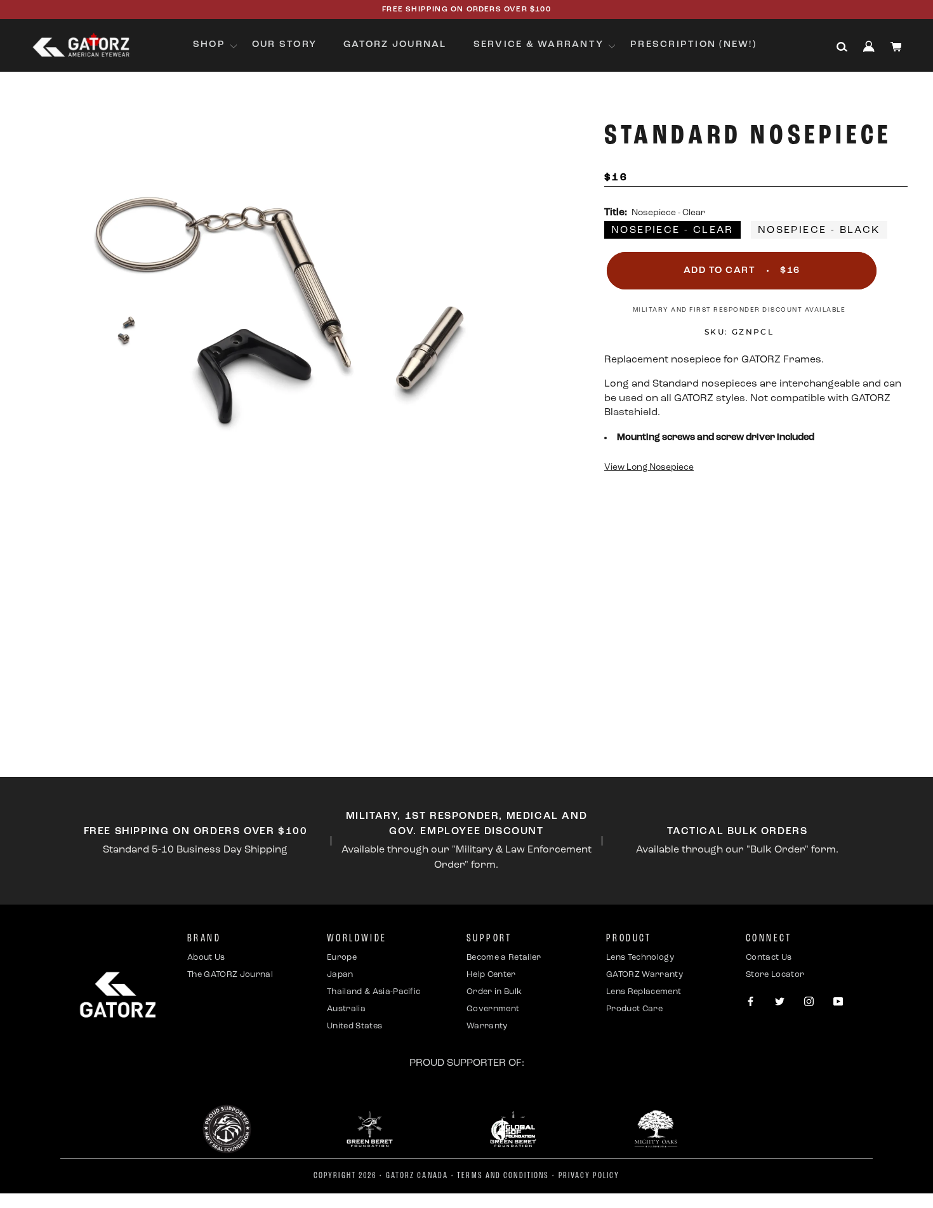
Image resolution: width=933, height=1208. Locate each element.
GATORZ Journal (395, 45)
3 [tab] (469, 732)
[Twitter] (779, 1003)
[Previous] (34, 605)
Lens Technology (640, 957)
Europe (342, 957)
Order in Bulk (494, 992)
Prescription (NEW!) (693, 45)
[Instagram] (809, 1003)
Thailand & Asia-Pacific (373, 992)
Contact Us (768, 957)
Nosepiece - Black (819, 230)
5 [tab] (507, 732)
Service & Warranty (538, 45)
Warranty (487, 1026)
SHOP (209, 45)
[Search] (842, 47)
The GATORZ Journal (230, 975)
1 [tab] (432, 733)
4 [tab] (488, 732)
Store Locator (775, 975)
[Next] (525, 605)
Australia (346, 1009)
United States (354, 1026)
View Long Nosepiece (649, 467)
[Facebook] (750, 1003)
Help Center (491, 975)
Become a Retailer (503, 957)
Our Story (284, 45)
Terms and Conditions (503, 1176)
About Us (206, 957)
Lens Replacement (643, 992)
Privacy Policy (589, 1176)
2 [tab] (450, 732)
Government (492, 1009)
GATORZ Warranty (644, 975)
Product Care (634, 1009)
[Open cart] (896, 46)
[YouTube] (838, 1003)
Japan (340, 975)
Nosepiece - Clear (672, 230)
